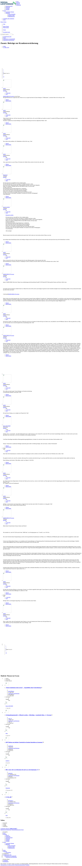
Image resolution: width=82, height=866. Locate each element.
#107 (7, 258)
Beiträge (4, 90)
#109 (7, 319)
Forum (4, 29)
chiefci (4, 46)
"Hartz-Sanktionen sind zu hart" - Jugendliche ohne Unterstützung (23, 687)
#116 (7, 501)
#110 (7, 341)
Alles (4, 24)
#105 (7, 180)
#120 (7, 619)
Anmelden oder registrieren (8, 18)
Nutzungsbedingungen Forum (17, 829)
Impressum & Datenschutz (6, 829)
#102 (7, 116)
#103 (7, 139)
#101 (7, 94)
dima (7, 733)
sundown (7, 760)
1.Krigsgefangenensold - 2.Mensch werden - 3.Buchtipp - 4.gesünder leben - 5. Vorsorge (28, 715)
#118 (7, 587)
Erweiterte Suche (6, 32)
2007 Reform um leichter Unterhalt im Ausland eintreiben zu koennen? (24, 742)
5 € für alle (8, 797)
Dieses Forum (6, 27)
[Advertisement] (39, 58)
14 (3, 76)
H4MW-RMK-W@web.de (8, 96)
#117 (7, 523)
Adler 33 (10, 718)
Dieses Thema (3, 21)
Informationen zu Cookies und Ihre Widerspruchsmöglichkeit (13, 864)
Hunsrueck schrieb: (9, 215)
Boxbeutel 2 (10, 800)
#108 (7, 280)
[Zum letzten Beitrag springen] (7, 703)
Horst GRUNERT (9, 706)
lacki (7, 815)
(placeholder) (8, 852)
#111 (7, 389)
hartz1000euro (11, 691)
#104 (7, 159)
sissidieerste (10, 745)
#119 (7, 598)
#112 (7, 410)
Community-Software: (9, 828)
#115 (7, 478)
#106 (7, 212)
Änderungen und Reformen (13, 693)
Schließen (27, 864)
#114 (7, 451)
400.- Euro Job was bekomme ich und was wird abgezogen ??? (22, 769)
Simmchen (10, 773)
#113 (7, 431)
